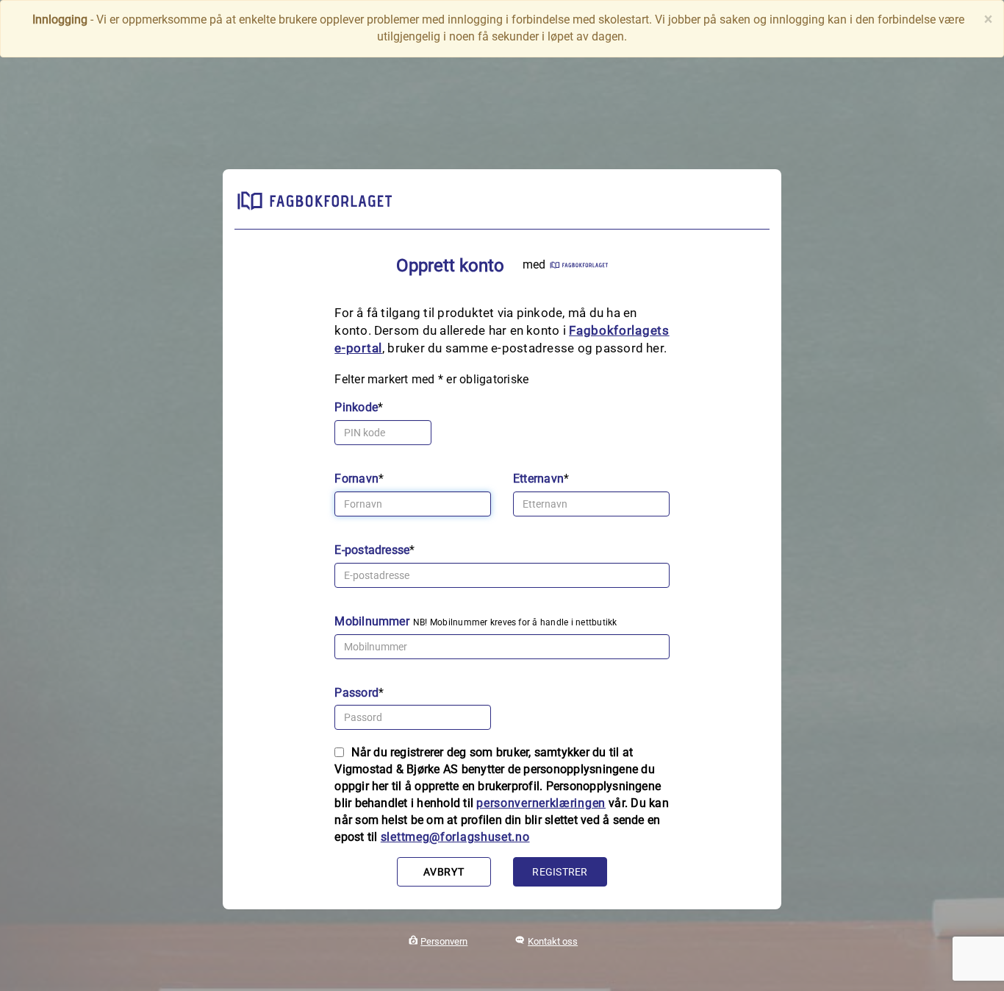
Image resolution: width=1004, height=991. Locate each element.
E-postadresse (371, 550)
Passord (356, 693)
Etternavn (538, 479)
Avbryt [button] (443, 872)
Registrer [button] (559, 872)
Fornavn (356, 479)
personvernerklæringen (541, 803)
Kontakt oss (553, 941)
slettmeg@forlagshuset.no (455, 837)
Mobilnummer (371, 621)
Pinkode (356, 407)
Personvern (443, 941)
